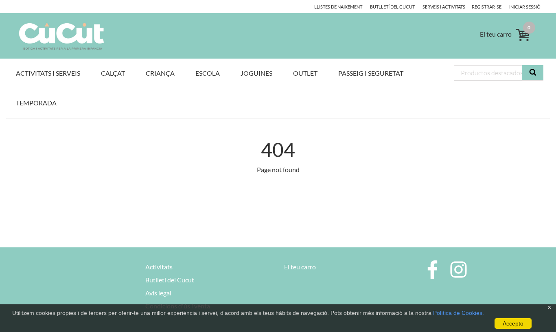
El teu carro (300, 267)
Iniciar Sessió (525, 6)
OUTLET (305, 73)
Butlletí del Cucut (392, 6)
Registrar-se (486, 6)
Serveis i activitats (443, 6)
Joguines (256, 73)
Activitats (159, 267)
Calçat (113, 73)
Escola (207, 73)
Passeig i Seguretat (370, 73)
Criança (160, 73)
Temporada (36, 103)
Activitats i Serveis (48, 73)
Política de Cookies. (458, 313)
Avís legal (158, 293)
